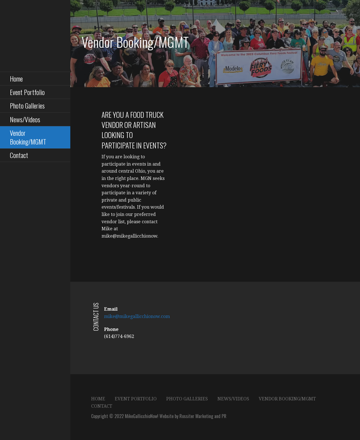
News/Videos (25, 119)
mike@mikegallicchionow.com (137, 316)
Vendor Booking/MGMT (28, 137)
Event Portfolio (27, 92)
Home (16, 78)
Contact (19, 155)
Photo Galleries (27, 105)
